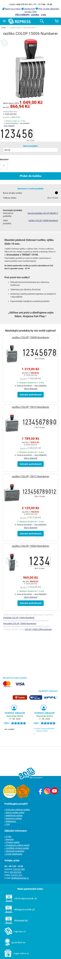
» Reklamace (10, 821)
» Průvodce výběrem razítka (17, 809)
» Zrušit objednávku (13, 854)
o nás (43, 14)
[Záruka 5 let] (23, 797)
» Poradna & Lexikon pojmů (16, 845)
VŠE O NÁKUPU (22, 14)
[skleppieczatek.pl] (18, 913)
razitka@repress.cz (20, 878)
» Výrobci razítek (12, 842)
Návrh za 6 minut (13, 9)
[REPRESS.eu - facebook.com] (40, 794)
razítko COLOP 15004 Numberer (30, 546)
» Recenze (9, 839)
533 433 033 (15, 872)
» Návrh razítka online (14, 812)
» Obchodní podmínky (14, 851)
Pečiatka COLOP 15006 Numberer (18, 617)
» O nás (7, 836)
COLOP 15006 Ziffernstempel (38, 629)
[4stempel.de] (14, 924)
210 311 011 (17, 875)
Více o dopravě (9, 126)
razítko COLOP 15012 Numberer (30, 476)
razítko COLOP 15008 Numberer (30, 337)
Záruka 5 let (29, 9)
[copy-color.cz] (15, 957)
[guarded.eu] (13, 946)
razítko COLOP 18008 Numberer (43, 220)
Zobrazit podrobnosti (30, 394)
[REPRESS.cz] (13, 935)
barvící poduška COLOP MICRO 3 (43, 213)
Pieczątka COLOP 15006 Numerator (19, 623)
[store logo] (19, 21)
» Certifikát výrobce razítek (16, 848)
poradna (35, 14)
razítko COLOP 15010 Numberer (30, 407)
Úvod (3, 28)
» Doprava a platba (13, 818)
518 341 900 (19, 869)
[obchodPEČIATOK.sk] (19, 902)
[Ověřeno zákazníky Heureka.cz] (9, 797)
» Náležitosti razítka (13, 815)
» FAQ (7, 824)
